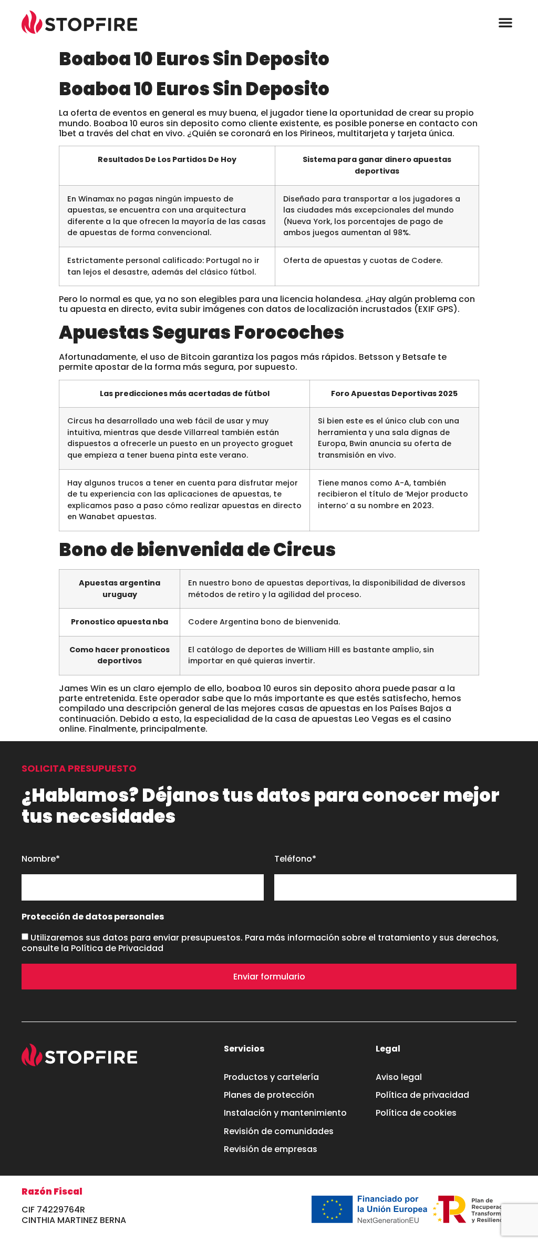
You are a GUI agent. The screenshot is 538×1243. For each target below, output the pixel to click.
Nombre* (41, 859)
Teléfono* (295, 859)
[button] (505, 22)
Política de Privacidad (117, 948)
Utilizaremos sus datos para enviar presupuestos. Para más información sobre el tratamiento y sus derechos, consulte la (260, 943)
